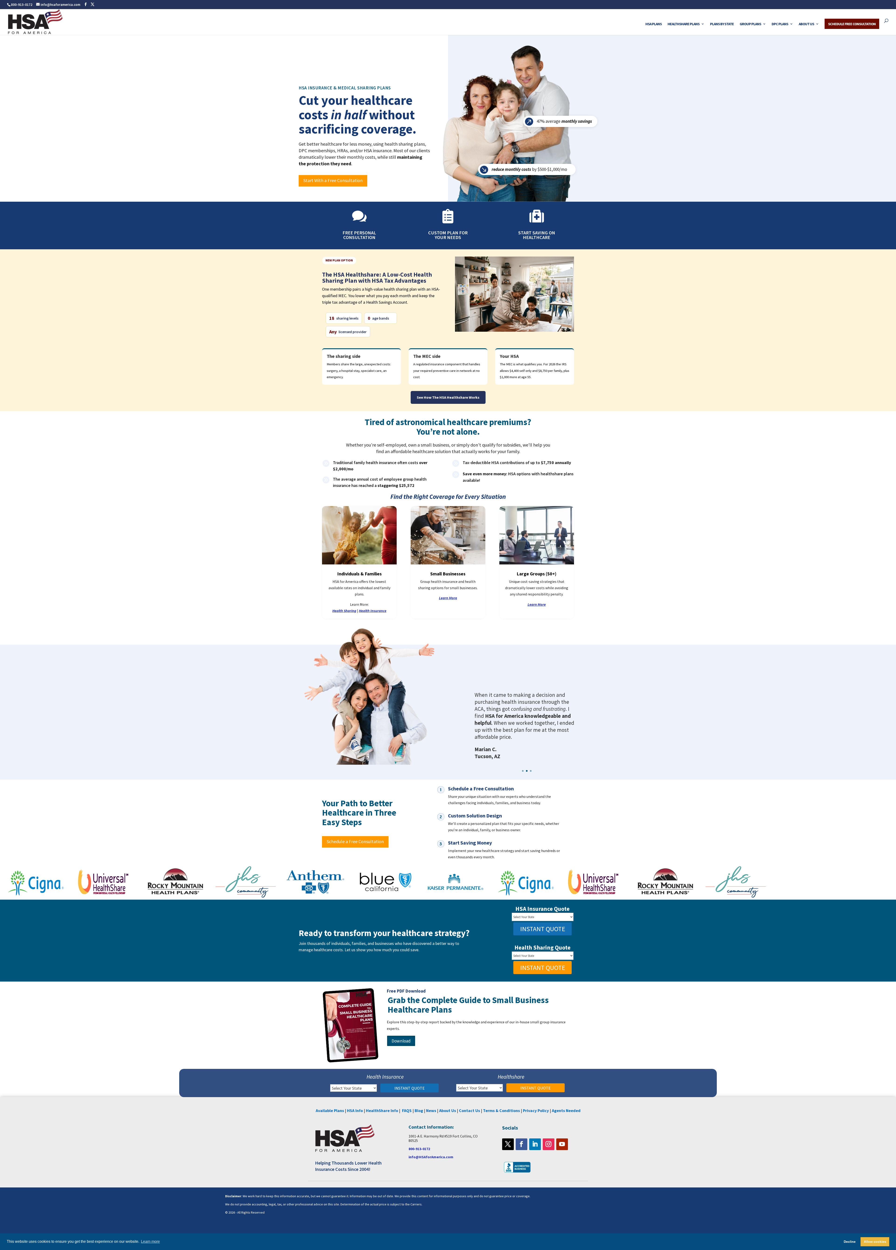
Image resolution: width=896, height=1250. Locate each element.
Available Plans (330, 1110)
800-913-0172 (21, 4)
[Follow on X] (508, 1144)
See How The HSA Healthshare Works (448, 397)
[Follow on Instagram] (548, 1144)
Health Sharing (344, 610)
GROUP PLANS (750, 24)
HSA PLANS (653, 24)
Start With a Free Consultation (333, 180)
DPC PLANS (780, 24)
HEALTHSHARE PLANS (684, 24)
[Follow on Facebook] (521, 1144)
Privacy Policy (536, 1110)
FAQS (407, 1110)
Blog (419, 1110)
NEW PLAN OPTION (339, 260)
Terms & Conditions (501, 1110)
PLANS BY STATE (722, 24)
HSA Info (355, 1110)
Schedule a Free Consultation (355, 841)
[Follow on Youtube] (562, 1144)
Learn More (448, 597)
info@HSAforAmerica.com (431, 1157)
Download (401, 1041)
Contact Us (469, 1110)
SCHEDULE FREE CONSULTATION (852, 23)
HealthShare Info (382, 1110)
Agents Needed (566, 1110)
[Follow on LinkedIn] (535, 1144)
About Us (447, 1110)
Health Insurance (372, 610)
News (431, 1110)
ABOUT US (806, 24)
